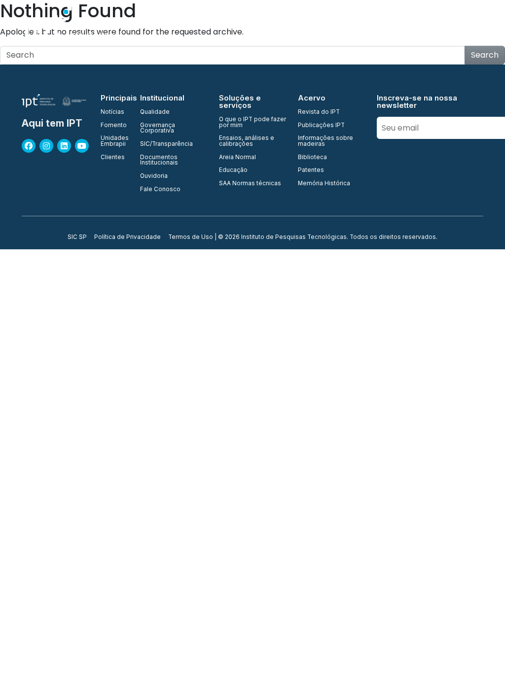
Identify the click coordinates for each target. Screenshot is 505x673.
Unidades (247, 24)
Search (485, 55)
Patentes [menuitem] (311, 170)
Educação (436, 24)
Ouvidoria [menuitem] (154, 176)
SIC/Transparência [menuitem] (166, 144)
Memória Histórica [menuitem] (324, 184)
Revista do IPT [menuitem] (319, 112)
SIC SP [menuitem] (77, 237)
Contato (482, 24)
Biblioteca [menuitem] (312, 158)
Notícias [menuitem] (112, 112)
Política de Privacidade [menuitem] (127, 237)
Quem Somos (152, 24)
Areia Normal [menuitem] (237, 158)
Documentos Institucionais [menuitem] (159, 160)
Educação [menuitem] (233, 170)
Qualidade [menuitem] (155, 112)
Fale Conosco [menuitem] (160, 190)
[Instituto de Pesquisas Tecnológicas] (68, 24)
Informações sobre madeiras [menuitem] (325, 141)
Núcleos (290, 24)
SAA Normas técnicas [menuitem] (250, 184)
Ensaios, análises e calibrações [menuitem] (246, 141)
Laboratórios (339, 24)
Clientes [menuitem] (113, 158)
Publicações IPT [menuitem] (321, 126)
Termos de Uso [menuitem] (190, 237)
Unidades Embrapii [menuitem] (114, 141)
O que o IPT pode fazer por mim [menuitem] (252, 122)
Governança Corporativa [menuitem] (157, 128)
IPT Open (203, 24)
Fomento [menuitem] (114, 126)
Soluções (390, 24)
